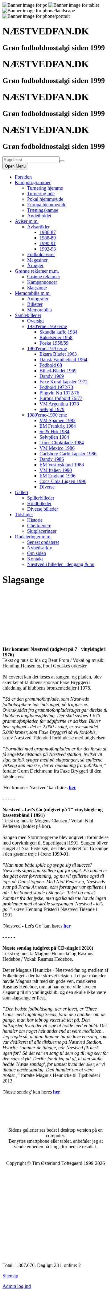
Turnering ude (41, 193)
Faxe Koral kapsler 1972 (63, 381)
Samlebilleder (28, 315)
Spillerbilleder (40, 498)
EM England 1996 (57, 475)
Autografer (37, 298)
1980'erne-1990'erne (47, 414)
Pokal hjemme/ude (45, 199)
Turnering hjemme (45, 188)
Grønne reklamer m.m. (37, 271)
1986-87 (47, 232)
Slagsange (37, 287)
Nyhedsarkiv (39, 547)
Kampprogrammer (33, 182)
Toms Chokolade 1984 (61, 442)
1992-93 (47, 248)
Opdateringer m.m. (33, 536)
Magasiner (37, 260)
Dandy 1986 (51, 459)
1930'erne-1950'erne (47, 326)
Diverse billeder (42, 509)
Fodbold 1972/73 (56, 387)
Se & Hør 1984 (54, 431)
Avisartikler (38, 226)
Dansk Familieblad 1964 (63, 359)
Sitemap (10, 1275)
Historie (35, 520)
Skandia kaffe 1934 (58, 331)
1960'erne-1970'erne (47, 348)
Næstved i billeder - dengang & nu (60, 564)
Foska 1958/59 (53, 343)
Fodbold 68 (50, 365)
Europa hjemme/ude (46, 204)
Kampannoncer (42, 282)
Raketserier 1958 (55, 337)
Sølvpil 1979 (51, 409)
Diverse (47, 486)
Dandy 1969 (51, 376)
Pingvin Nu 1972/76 (59, 392)
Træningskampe (42, 210)
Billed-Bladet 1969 (57, 370)
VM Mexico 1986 (57, 448)
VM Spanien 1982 (57, 420)
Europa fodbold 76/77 (60, 398)
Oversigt (35, 320)
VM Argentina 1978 (59, 403)
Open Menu (15, 166)
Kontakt (35, 558)
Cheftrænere (39, 525)
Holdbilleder (39, 503)
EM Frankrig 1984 (57, 426)
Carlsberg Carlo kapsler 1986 (68, 453)
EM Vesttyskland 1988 (61, 464)
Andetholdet (39, 215)
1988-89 (47, 237)
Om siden (36, 553)
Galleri (21, 492)
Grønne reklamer (43, 276)
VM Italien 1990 (55, 470)
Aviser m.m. (27, 221)
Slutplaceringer (41, 531)
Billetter (35, 304)
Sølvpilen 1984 (54, 437)
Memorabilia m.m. (33, 293)
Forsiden (23, 177)
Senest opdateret (43, 542)
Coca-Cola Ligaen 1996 (62, 481)
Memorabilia (39, 309)
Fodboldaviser (41, 254)
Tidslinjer (24, 514)
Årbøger (35, 265)
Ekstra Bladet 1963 (58, 354)
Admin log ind (16, 1286)
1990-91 (47, 243)
